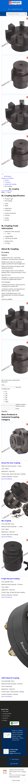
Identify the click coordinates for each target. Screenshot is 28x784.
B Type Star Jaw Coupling (10, 579)
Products (7, 182)
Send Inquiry (7, 176)
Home (7, 180)
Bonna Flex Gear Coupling (10, 463)
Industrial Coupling (10, 184)
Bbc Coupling (6, 521)
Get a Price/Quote (6, 191)
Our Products (6, 716)
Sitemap (5, 720)
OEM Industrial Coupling (10, 678)
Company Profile (7, 713)
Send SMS (15, 763)
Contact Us (5, 718)
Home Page (5, 711)
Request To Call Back (7, 178)
